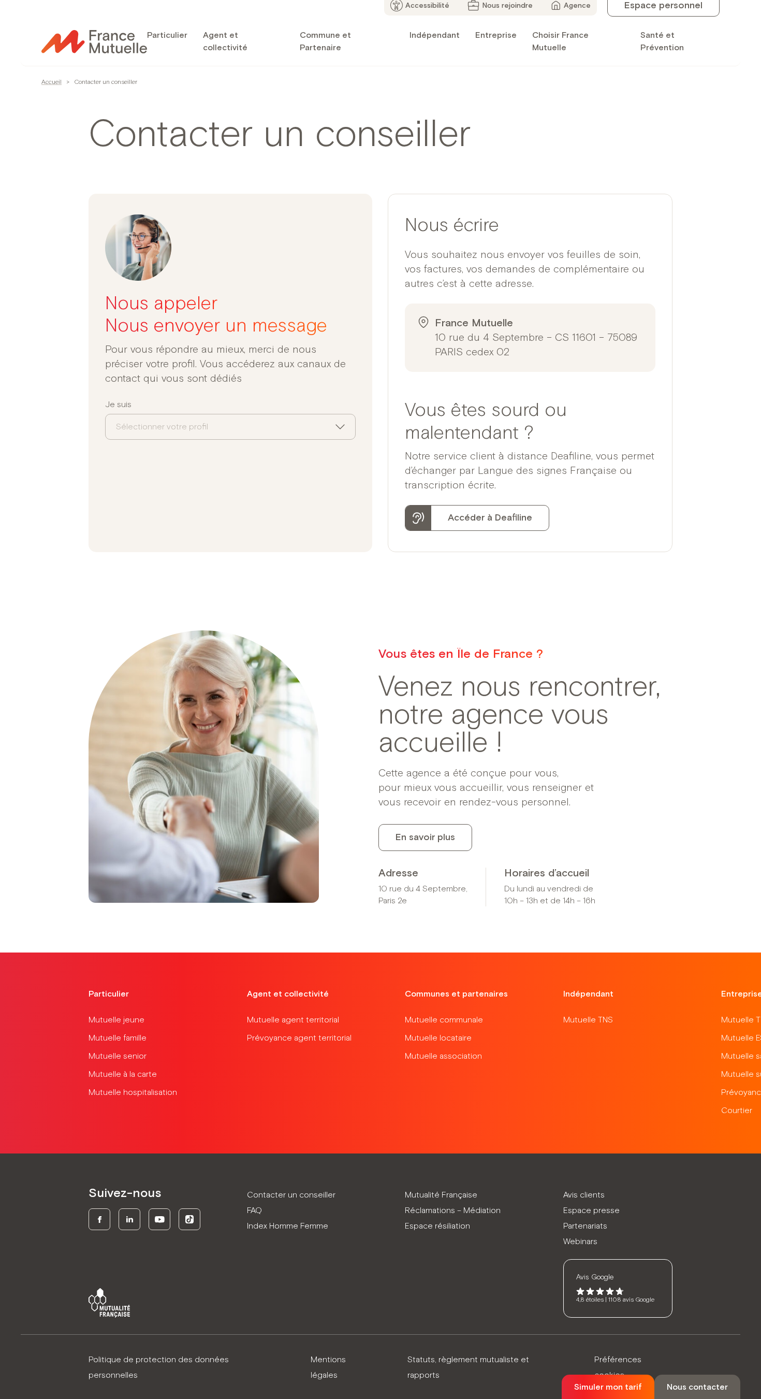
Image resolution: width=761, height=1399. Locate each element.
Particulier (167, 35)
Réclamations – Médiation (453, 1210)
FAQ (254, 1210)
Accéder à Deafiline (490, 518)
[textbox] (162, 427)
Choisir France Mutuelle (560, 41)
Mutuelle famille (118, 1038)
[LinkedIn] (129, 1219)
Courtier (736, 1110)
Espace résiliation (437, 1226)
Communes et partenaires (456, 994)
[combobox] (230, 427)
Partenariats (585, 1226)
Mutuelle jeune (116, 1020)
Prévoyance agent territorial (299, 1038)
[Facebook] (99, 1219)
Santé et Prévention (662, 41)
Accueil (51, 82)
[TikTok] (189, 1219)
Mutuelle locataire (438, 1038)
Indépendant (434, 35)
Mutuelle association (443, 1056)
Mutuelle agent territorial (293, 1020)
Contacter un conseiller (291, 1195)
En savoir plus (425, 837)
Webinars (580, 1241)
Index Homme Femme (287, 1226)
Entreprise (496, 35)
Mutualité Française (441, 1195)
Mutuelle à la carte (123, 1074)
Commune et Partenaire (325, 41)
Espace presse (591, 1210)
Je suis (118, 404)
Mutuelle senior (118, 1056)
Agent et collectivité (225, 41)
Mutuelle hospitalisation (133, 1092)
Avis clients (584, 1195)
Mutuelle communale (444, 1020)
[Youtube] (159, 1219)
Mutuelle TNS (588, 1020)
